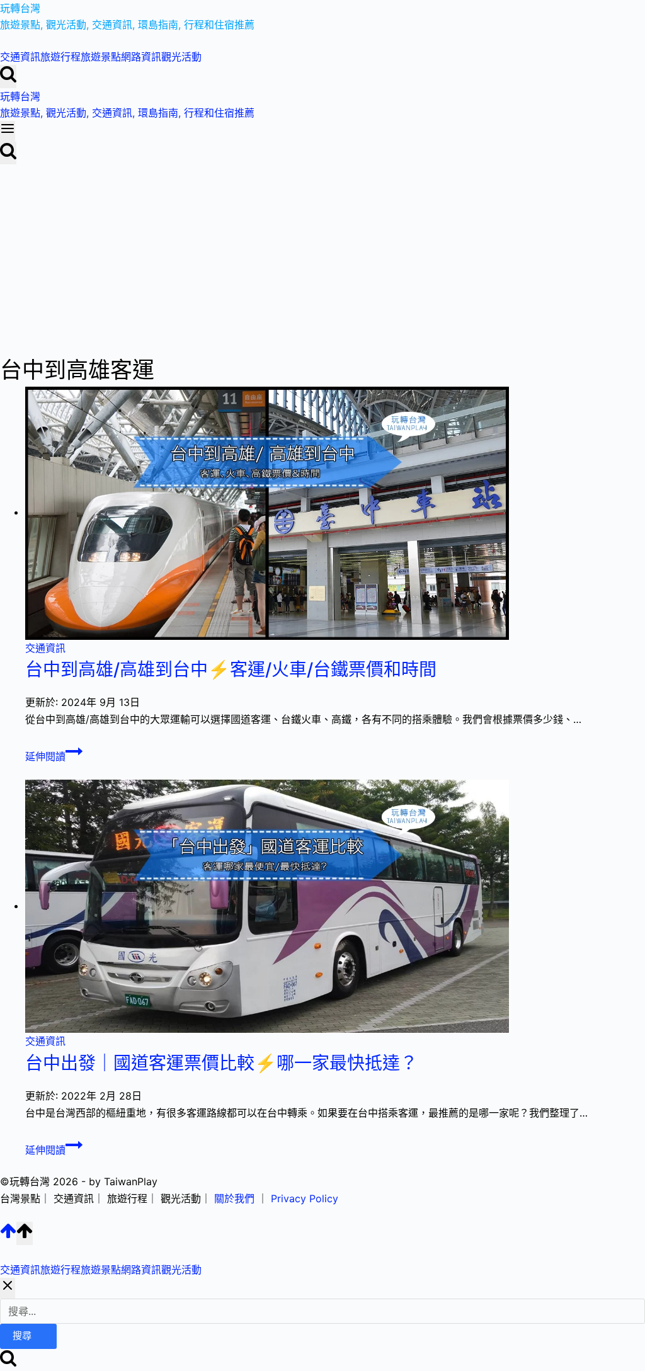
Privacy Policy (304, 1198)
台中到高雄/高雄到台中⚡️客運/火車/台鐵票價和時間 (231, 669)
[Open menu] (7, 131)
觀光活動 (181, 56)
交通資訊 (20, 56)
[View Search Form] (8, 76)
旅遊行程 (60, 56)
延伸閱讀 (52, 756)
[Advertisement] (322, 259)
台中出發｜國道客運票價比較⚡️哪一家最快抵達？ (221, 1063)
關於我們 (234, 1198)
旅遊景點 (101, 56)
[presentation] (335, 513)
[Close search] (7, 1288)
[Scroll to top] (8, 1235)
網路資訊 (141, 56)
